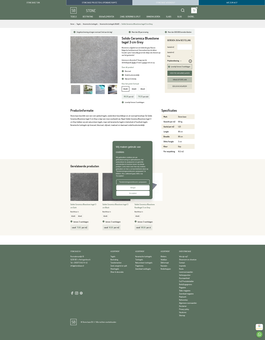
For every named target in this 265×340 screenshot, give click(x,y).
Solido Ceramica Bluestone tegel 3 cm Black (115, 206)
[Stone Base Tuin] (33, 2)
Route (181, 269)
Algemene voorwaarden (188, 303)
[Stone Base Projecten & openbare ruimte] (99, 2)
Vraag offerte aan (180, 80)
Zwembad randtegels (143, 269)
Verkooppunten (184, 275)
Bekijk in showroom (180, 86)
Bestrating (88, 16)
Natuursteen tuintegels (143, 262)
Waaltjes (164, 259)
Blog (179, 16)
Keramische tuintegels (143, 256)
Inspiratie (182, 266)
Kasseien (164, 266)
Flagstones (139, 266)
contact (144, 63)
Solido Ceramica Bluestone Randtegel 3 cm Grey (145, 206)
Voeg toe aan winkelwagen (180, 73)
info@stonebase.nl (77, 266)
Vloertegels (114, 269)
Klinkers (163, 256)
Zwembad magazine (186, 294)
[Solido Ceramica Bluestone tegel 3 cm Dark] (84, 187)
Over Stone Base (185, 251)
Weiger (133, 187)
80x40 (143, 89)
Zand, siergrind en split (118, 266)
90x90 (125, 89)
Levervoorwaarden (186, 272)
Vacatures (182, 312)
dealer (134, 63)
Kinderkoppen (166, 269)
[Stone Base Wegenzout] (165, 2)
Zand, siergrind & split (130, 16)
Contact (182, 262)
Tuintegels (139, 259)
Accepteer (133, 193)
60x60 (134, 89)
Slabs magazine (184, 290)
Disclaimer (183, 306)
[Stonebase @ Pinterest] (81, 293)
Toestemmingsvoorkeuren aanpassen (133, 182)
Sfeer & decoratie (116, 272)
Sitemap (182, 315)
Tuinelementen (116, 262)
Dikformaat (165, 262)
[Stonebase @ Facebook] (72, 293)
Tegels (73, 16)
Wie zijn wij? (183, 256)
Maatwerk (182, 297)
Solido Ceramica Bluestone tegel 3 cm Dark (83, 206)
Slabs (168, 16)
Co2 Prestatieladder (186, 281)
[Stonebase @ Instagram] (76, 293)
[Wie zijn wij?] (232, 2)
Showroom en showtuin (187, 259)
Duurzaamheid (184, 278)
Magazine (182, 287)
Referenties (183, 300)
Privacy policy (184, 309)
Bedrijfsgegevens (185, 284)
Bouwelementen (106, 16)
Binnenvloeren (153, 16)
